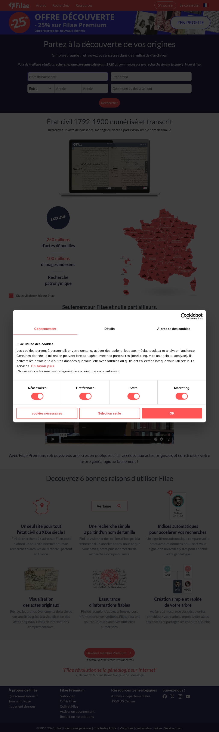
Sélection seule (109, 413)
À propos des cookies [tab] (173, 328)
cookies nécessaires (47, 413)
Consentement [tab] (45, 328)
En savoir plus (42, 366)
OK (172, 413)
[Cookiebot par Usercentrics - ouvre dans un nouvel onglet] (184, 316)
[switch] (85, 396)
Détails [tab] (109, 328)
